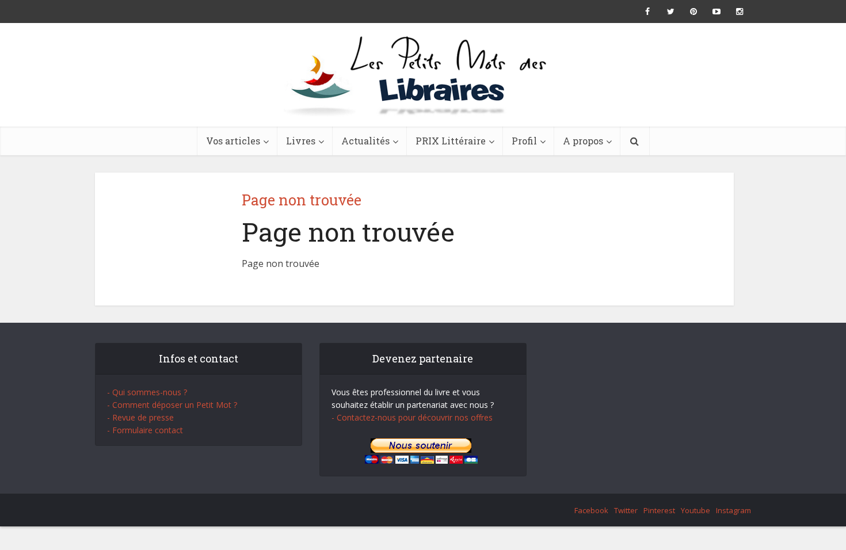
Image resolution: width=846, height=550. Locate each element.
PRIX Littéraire (451, 141)
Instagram (733, 510)
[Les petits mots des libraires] (423, 75)
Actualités (365, 141)
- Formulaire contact (145, 430)
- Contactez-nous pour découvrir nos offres (412, 417)
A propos (583, 141)
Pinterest (659, 510)
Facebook (591, 510)
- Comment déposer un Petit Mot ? (172, 404)
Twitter (626, 510)
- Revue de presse (140, 417)
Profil (524, 141)
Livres (300, 141)
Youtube (695, 510)
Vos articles (233, 141)
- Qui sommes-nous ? (147, 392)
